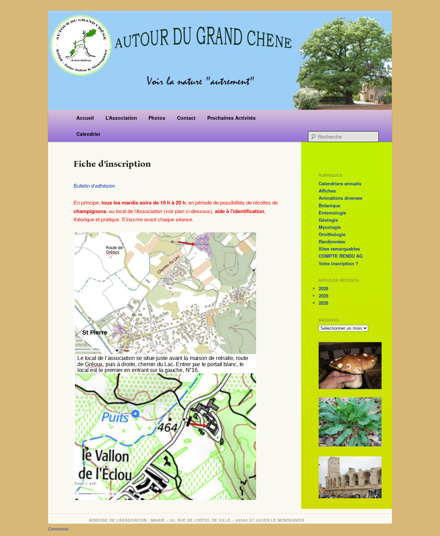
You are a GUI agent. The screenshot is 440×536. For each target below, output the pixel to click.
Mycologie (330, 227)
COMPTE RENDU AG (341, 256)
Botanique (329, 205)
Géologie (328, 220)
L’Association (121, 117)
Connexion (58, 529)
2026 (323, 288)
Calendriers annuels (340, 183)
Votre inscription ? (338, 263)
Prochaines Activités (231, 117)
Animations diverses (340, 198)
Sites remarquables (339, 248)
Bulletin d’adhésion (94, 185)
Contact (186, 117)
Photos (156, 117)
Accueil (85, 117)
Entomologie (332, 212)
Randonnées (332, 241)
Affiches (327, 190)
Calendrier (88, 133)
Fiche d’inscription (112, 164)
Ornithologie (332, 234)
